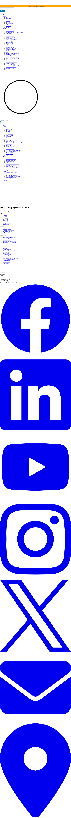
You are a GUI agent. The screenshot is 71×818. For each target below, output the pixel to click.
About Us (5, 215)
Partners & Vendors (10, 68)
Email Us (42, 6)
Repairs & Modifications (11, 48)
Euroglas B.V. (9, 44)
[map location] (35, 817)
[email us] (35, 722)
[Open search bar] (0, 119)
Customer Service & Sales (11, 62)
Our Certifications (9, 23)
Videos (7, 27)
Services (4, 45)
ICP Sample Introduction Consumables (14, 32)
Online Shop (5, 248)
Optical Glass (8, 34)
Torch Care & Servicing (11, 54)
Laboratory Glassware (10, 37)
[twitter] (35, 651)
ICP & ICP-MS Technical (11, 64)
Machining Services (10, 47)
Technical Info (6, 52)
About (4, 16)
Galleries (5, 69)
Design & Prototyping (10, 49)
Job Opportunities (9, 24)
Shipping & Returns (10, 63)
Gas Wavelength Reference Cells (13, 41)
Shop (4, 14)
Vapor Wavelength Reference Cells (13, 39)
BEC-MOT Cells (9, 42)
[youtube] (35, 498)
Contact (4, 60)
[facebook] (35, 353)
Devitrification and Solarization (12, 53)
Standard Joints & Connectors (12, 58)
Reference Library (10, 55)
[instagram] (35, 579)
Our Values (8, 22)
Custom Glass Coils (10, 38)
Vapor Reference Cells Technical (13, 65)
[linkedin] (35, 434)
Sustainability (8, 26)
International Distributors (11, 67)
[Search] (0, 121)
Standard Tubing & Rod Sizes (12, 57)
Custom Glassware (10, 36)
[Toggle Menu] (0, 123)
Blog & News (9, 18)
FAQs (7, 59)
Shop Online (8, 29)
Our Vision (8, 21)
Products (5, 28)
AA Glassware (9, 33)
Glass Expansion (9, 43)
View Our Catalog (10, 31)
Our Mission (8, 19)
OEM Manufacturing (10, 50)
